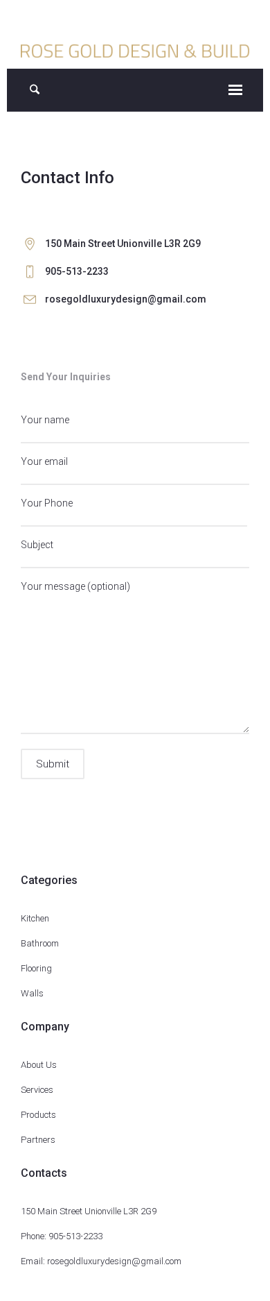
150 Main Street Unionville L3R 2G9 (88, 1211)
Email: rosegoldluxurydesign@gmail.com (101, 1261)
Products (38, 1114)
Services (37, 1090)
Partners (38, 1139)
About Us (39, 1065)
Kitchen (35, 918)
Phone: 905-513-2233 (61, 1236)
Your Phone (47, 503)
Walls (32, 993)
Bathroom (40, 943)
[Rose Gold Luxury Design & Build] (135, 50)
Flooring (36, 968)
